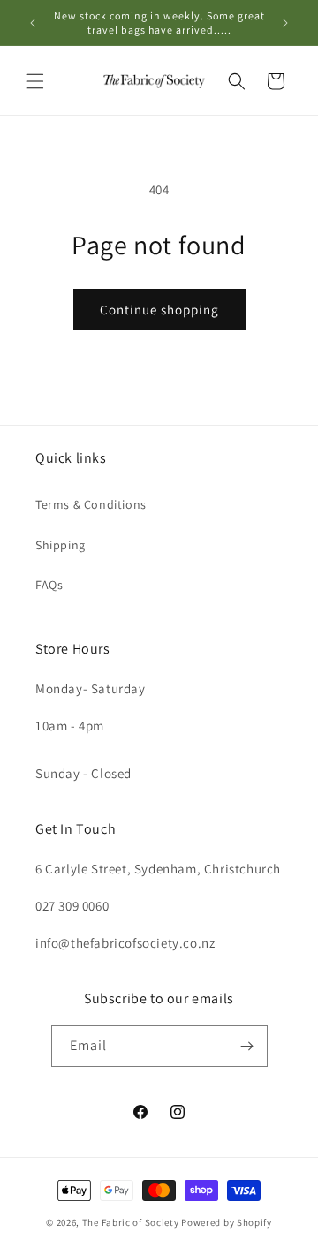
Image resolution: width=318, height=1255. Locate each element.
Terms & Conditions (91, 504)
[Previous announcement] (32, 23)
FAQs (49, 585)
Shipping (60, 545)
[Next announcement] (285, 23)
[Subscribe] (247, 1046)
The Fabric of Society (130, 1222)
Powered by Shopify (226, 1222)
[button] (35, 81)
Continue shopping (159, 309)
